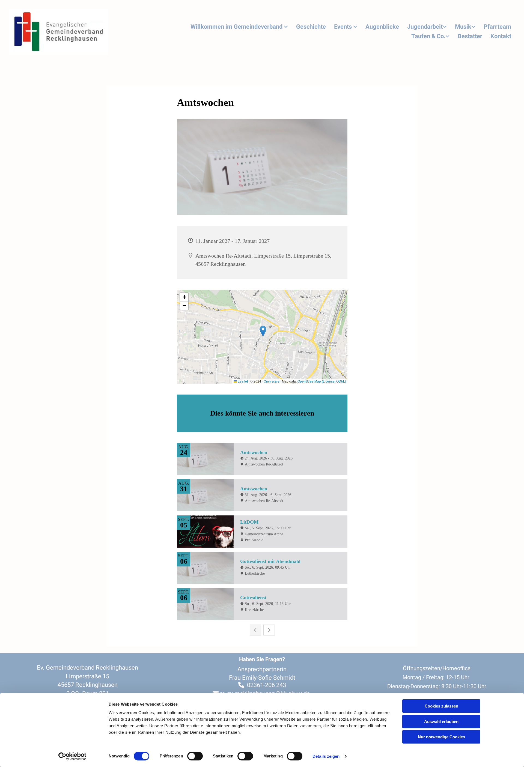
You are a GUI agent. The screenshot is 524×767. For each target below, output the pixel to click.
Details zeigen (326, 756)
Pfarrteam (497, 26)
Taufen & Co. (428, 36)
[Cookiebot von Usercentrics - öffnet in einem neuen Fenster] (72, 756)
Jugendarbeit (425, 26)
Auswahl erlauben (441, 721)
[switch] (195, 756)
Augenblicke (382, 26)
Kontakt (500, 36)
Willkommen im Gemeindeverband (237, 26)
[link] (239, 27)
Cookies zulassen (441, 706)
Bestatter (470, 36)
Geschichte (311, 26)
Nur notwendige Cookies (441, 737)
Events (343, 26)
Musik (463, 26)
